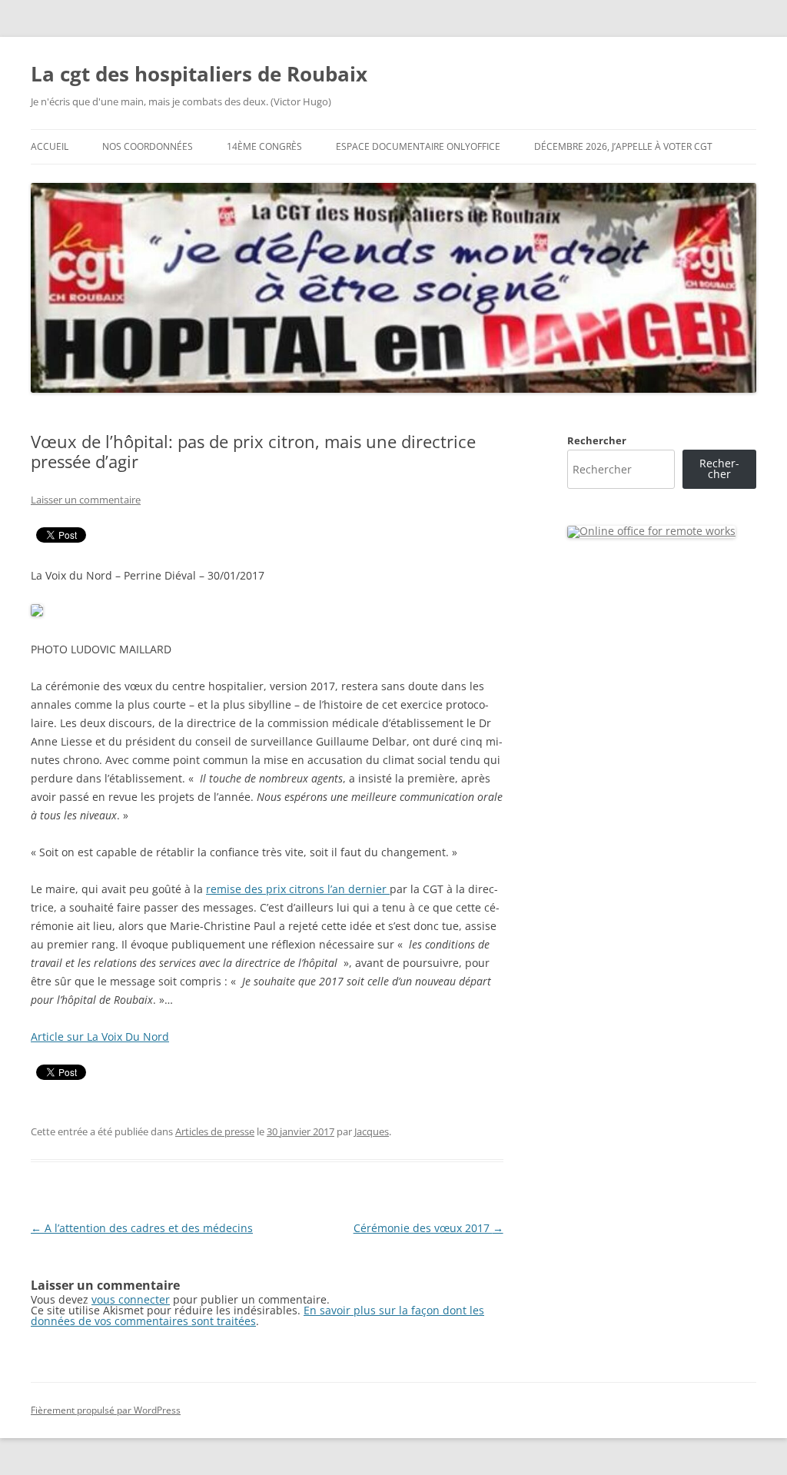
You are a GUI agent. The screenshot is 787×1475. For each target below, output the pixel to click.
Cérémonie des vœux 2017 (428, 1228)
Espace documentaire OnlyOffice (418, 146)
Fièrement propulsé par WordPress (106, 1410)
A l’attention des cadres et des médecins (142, 1228)
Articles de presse (214, 1131)
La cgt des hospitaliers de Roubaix (199, 74)
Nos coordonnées (147, 146)
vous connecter (130, 1299)
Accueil (49, 146)
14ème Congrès (264, 146)
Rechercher (596, 440)
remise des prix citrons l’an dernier (298, 889)
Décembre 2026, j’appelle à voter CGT (623, 146)
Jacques (371, 1131)
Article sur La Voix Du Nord (100, 1036)
